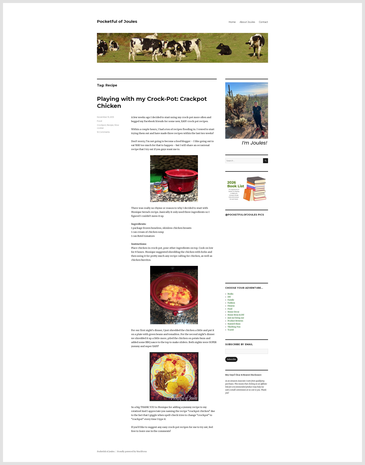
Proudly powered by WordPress (132, 451)
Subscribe (231, 359)
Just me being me (236, 318)
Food (99, 121)
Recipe (110, 125)
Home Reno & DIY (236, 315)
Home (232, 22)
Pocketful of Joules (117, 21)
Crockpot (101, 125)
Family (231, 300)
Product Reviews (235, 321)
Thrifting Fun (234, 327)
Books (230, 294)
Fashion (231, 303)
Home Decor (233, 312)
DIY (229, 297)
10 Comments (103, 132)
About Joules (247, 22)
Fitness (231, 306)
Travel (231, 330)
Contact (263, 22)
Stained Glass (234, 324)
